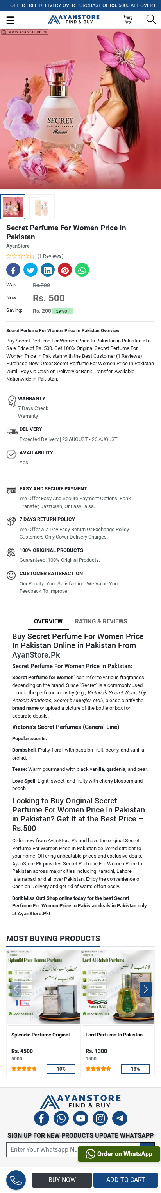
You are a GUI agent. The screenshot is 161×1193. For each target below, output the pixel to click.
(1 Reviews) (51, 256)
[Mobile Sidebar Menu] (10, 20)
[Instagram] (100, 1119)
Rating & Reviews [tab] (101, 621)
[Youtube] (80, 1119)
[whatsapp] (61, 1119)
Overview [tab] (48, 621)
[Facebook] (41, 1119)
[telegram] (119, 1119)
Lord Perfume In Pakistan (114, 1035)
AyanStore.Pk (36, 654)
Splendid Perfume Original (40, 1035)
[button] (145, 989)
